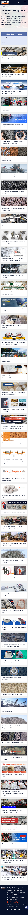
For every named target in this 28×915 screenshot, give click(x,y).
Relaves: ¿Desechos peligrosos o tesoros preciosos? (12, 758)
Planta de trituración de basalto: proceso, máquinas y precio (12, 678)
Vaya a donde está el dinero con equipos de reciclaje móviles (12, 310)
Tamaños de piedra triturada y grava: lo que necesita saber (12, 59)
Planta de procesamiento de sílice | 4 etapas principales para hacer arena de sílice (12, 259)
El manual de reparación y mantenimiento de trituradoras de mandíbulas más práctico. (13, 578)
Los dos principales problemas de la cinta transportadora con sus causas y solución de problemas (12, 462)
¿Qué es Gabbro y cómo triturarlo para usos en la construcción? (13, 243)
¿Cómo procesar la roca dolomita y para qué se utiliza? (13, 496)
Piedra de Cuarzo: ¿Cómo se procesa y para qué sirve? (13, 611)
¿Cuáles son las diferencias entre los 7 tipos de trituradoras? (13, 595)
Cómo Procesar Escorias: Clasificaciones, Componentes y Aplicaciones (12, 727)
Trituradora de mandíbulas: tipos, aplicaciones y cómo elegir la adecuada (13, 845)
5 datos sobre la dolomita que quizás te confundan (11, 326)
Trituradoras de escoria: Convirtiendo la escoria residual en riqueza (13, 75)
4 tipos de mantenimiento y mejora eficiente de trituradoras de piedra (13, 861)
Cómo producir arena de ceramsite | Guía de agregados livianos (12, 159)
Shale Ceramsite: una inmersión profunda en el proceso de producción (13, 209)
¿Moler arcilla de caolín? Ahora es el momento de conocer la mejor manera (13, 393)
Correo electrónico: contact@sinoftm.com (13, 902)
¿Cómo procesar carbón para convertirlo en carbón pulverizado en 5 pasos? (12, 226)
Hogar (4, 6)
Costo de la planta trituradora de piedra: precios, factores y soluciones (13, 710)
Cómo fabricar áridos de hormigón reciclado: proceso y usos (13, 561)
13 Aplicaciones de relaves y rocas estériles (12, 742)
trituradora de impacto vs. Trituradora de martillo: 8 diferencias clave (12, 662)
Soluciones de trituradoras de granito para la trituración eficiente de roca (12, 828)
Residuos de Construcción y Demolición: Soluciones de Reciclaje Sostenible (12, 527)
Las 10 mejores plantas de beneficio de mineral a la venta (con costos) (14, 544)
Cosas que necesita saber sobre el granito (12, 694)
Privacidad (15, 906)
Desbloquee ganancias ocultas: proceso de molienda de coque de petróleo (12, 142)
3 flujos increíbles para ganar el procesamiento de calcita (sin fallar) (13, 377)
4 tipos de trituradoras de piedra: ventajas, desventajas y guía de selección (12, 811)
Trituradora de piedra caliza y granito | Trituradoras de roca (11, 92)
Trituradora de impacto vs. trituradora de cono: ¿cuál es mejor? (13, 109)
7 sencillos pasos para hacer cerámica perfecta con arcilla (13, 444)
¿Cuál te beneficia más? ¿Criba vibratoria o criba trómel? (14, 628)
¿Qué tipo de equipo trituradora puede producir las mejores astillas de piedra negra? (13, 645)
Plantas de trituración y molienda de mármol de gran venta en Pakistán (13, 293)
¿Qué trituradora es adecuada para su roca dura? (13, 512)
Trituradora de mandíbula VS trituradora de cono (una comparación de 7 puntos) (14, 343)
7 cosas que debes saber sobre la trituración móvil (12, 125)
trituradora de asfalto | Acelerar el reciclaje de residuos (13, 192)
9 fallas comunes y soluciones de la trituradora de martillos (13, 410)
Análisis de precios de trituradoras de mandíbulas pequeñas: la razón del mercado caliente (12, 793)
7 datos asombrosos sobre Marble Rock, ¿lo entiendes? (12, 276)
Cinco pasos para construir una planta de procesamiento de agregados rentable (12, 176)
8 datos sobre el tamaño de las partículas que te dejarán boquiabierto (13, 479)
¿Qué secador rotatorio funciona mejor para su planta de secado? (13, 360)
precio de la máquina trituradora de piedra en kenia (13, 775)
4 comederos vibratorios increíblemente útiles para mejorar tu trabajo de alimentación (13, 427)
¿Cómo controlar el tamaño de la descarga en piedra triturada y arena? (13, 878)
